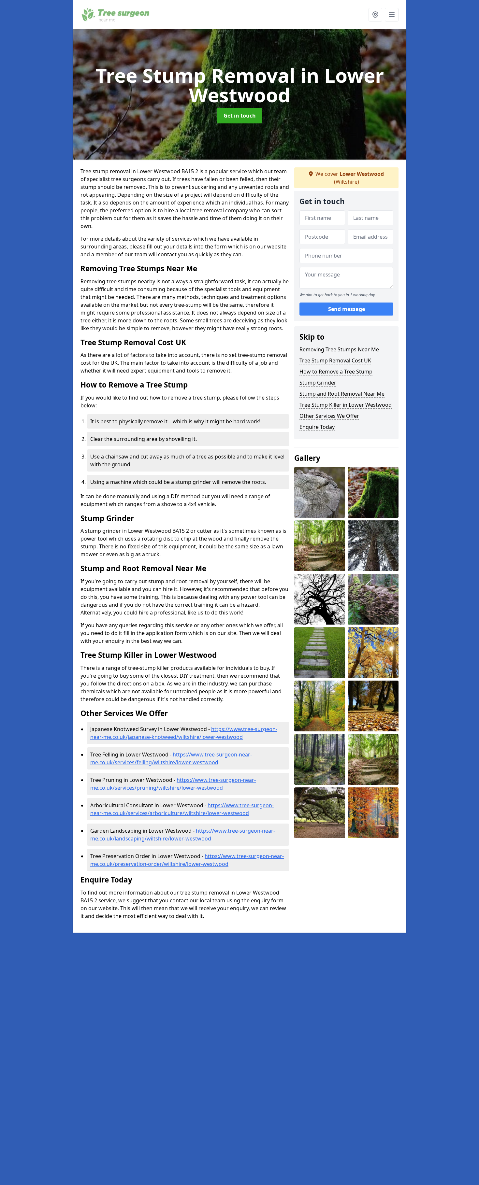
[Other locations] (375, 14)
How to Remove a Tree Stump (335, 371)
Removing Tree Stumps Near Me (339, 349)
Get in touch (240, 115)
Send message (346, 309)
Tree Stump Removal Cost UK (335, 360)
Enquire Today (317, 426)
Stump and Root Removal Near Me (342, 393)
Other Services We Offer (329, 415)
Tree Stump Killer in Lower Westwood (345, 404)
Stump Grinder (317, 382)
